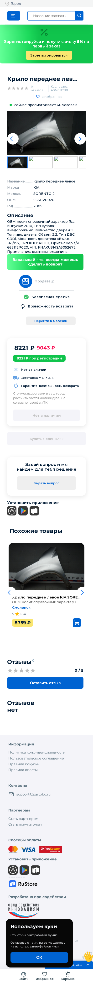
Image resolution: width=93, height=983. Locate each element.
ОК (39, 957)
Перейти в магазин (50, 321)
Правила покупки (24, 764)
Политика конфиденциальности (36, 752)
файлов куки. (49, 946)
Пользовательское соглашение (36, 758)
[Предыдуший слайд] (13, 139)
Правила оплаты (23, 770)
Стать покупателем (25, 824)
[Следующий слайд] (80, 139)
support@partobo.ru (33, 794)
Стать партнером (23, 819)
